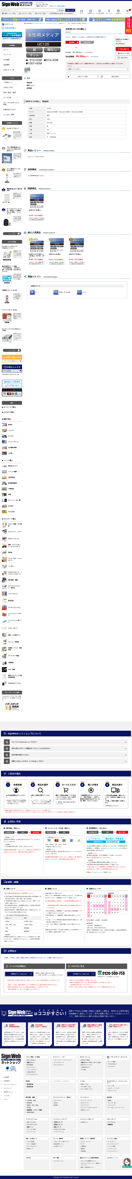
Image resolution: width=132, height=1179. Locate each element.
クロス (84, 292)
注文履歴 (6, 60)
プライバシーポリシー (10, 1084)
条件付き (53, 137)
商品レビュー (31, 85)
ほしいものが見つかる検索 (11, 103)
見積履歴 (6, 65)
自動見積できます (9, 109)
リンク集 (6, 1095)
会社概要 (6, 1077)
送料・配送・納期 (9, 92)
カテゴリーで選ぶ (27, 13)
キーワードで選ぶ (9, 407)
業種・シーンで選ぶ (10, 13)
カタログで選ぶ (41, 13)
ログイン (52, 6)
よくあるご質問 (8, 114)
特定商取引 (7, 1081)
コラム (6, 1099)
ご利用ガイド (8, 82)
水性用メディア (35, 286)
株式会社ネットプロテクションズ (110, 848)
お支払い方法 (8, 87)
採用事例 (29, 88)
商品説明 (29, 82)
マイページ (7, 54)
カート (5, 50)
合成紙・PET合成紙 (64, 292)
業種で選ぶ (6, 419)
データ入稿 (7, 97)
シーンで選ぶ (7, 460)
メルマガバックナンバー (9, 374)
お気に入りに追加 (83, 76)
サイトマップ (7, 1088)
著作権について (8, 1092)
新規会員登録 (60, 6)
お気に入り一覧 (8, 70)
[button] (25, 207)
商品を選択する (124, 49)
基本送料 (72, 42)
